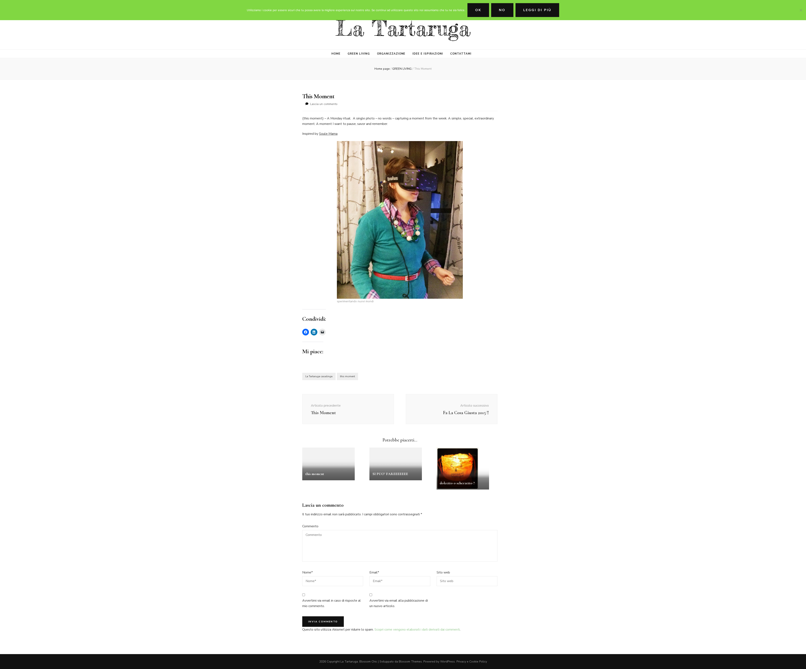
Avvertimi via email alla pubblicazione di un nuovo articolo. (398, 603)
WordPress (447, 662)
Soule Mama (328, 133)
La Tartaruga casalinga (318, 376)
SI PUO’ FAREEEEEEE (390, 473)
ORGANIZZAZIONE (391, 54)
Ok (478, 10)
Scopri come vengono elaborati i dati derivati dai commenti (417, 629)
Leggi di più (537, 10)
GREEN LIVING (359, 54)
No (502, 10)
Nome (307, 572)
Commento (310, 526)
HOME (335, 54)
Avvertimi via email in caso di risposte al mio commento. (331, 603)
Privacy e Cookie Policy (472, 662)
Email (374, 572)
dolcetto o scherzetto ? (457, 483)
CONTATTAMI (460, 54)
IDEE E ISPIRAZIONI (427, 54)
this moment (347, 376)
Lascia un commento (324, 104)
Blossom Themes (410, 662)
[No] (801, 10)
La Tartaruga (403, 28)
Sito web (443, 572)
